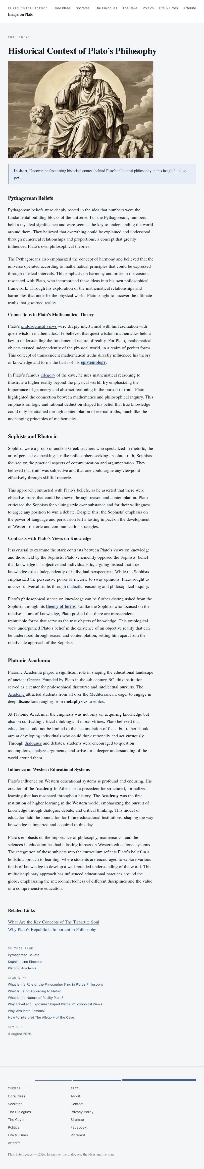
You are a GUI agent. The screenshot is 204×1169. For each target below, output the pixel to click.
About (75, 1096)
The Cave (129, 8)
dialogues (33, 743)
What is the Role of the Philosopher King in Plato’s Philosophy (55, 984)
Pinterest (78, 1135)
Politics (148, 8)
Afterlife (189, 8)
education (16, 728)
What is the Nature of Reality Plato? (35, 998)
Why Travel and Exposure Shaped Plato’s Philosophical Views (55, 1004)
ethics (98, 701)
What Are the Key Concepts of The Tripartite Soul (53, 922)
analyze (39, 750)
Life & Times (168, 8)
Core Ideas (61, 8)
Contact (77, 1104)
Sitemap (77, 1120)
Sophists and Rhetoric (25, 962)
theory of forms (61, 606)
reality (50, 302)
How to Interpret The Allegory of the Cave (41, 1017)
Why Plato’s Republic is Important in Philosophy (52, 929)
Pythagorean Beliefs (23, 955)
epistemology (93, 362)
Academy (16, 694)
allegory (48, 375)
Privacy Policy (82, 1112)
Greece (33, 679)
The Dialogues (106, 8)
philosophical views (39, 326)
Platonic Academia (22, 968)
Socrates (83, 8)
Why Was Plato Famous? (27, 1011)
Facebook (78, 1127)
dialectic (74, 586)
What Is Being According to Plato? (34, 991)
